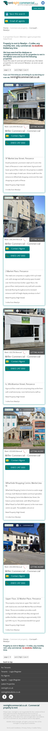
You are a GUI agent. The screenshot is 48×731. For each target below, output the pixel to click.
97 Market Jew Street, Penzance (19, 158)
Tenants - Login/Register (11, 672)
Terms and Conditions (14, 728)
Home (5, 28)
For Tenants (6, 668)
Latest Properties (8, 684)
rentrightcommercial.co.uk (24, 77)
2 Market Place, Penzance (16, 271)
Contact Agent (18, 136)
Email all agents (17, 21)
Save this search (17, 14)
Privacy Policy (26, 728)
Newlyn (6, 30)
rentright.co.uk (7, 688)
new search (38, 8)
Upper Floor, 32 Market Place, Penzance (23, 599)
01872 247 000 (18, 143)
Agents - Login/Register (11, 680)
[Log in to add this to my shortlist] (25, 127)
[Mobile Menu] (43, 3)
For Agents (5, 676)
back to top (7, 662)
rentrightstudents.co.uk (10, 692)
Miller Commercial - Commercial (22, 131)
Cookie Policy (36, 728)
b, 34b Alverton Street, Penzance (20, 384)
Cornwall (33, 28)
